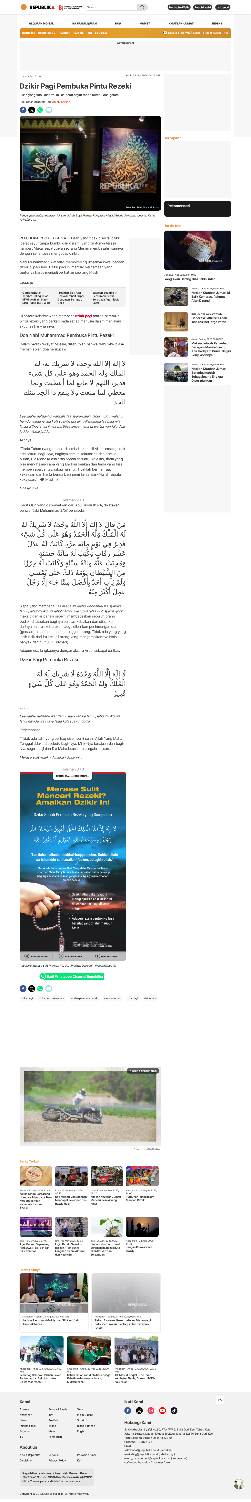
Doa (39, 76)
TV (21, 1436)
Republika (28, 32)
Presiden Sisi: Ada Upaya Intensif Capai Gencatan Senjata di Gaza (70, 298)
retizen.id (223, 7)
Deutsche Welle (179, 7)
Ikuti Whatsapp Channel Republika (75, 977)
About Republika (30, 1455)
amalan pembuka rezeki (84, 998)
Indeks (217, 23)
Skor (80, 1409)
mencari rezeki (112, 998)
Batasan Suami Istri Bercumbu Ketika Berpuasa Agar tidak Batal (106, 298)
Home (23, 76)
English (81, 1431)
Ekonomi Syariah (58, 1409)
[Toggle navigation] (24, 7)
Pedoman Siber (86, 1455)
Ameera (24, 1409)
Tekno (52, 1425)
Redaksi (53, 1455)
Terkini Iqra (172, 226)
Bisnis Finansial (86, 1425)
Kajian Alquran (84, 23)
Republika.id (203, 7)
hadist (145, 23)
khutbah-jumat (181, 23)
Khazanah (26, 1414)
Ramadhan (55, 1436)
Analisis (53, 1420)
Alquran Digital (41, 23)
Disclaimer (26, 1460)
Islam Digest (85, 1414)
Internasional (27, 1425)
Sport (80, 1420)
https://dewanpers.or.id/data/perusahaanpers (51, 1481)
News (23, 1420)
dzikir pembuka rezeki (52, 998)
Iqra (32, 76)
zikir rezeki (150, 998)
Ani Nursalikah (61, 101)
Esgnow (25, 1431)
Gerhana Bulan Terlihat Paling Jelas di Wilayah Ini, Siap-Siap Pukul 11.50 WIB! (36, 298)
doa (118, 23)
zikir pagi (132, 998)
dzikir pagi (84, 316)
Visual (52, 1431)
